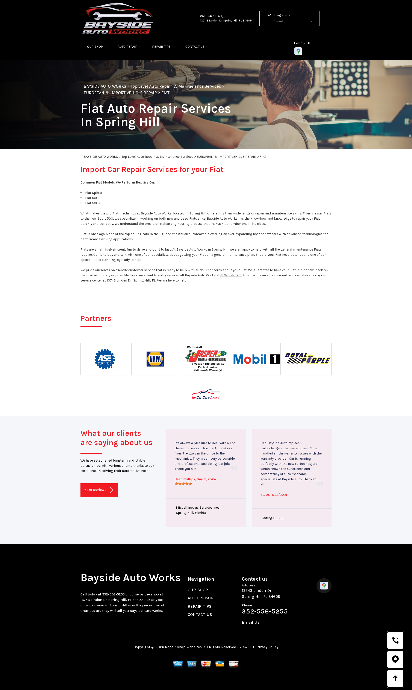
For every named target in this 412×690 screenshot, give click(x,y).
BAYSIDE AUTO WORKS (105, 86)
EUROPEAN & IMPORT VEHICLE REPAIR (120, 92)
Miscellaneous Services (194, 507)
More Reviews (95, 490)
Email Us (251, 622)
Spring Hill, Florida (191, 513)
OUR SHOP (95, 46)
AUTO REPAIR (127, 46)
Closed (278, 21)
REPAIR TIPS (161, 46)
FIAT (165, 92)
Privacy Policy (266, 647)
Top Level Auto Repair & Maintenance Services (176, 86)
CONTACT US (194, 46)
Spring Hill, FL (273, 518)
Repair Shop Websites (183, 647)
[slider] (183, 483)
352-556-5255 (210, 16)
